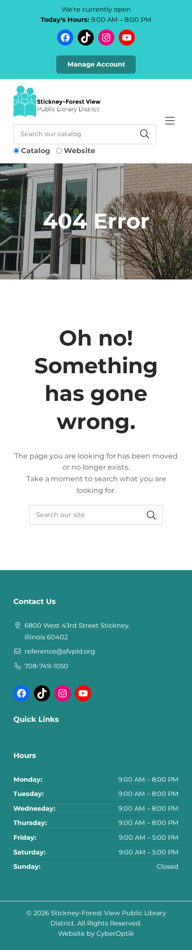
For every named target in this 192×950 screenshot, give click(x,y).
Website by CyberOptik (96, 933)
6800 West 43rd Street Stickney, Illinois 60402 (77, 631)
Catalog (35, 150)
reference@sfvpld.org (60, 651)
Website (79, 150)
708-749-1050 (46, 666)
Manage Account (96, 64)
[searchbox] (96, 515)
